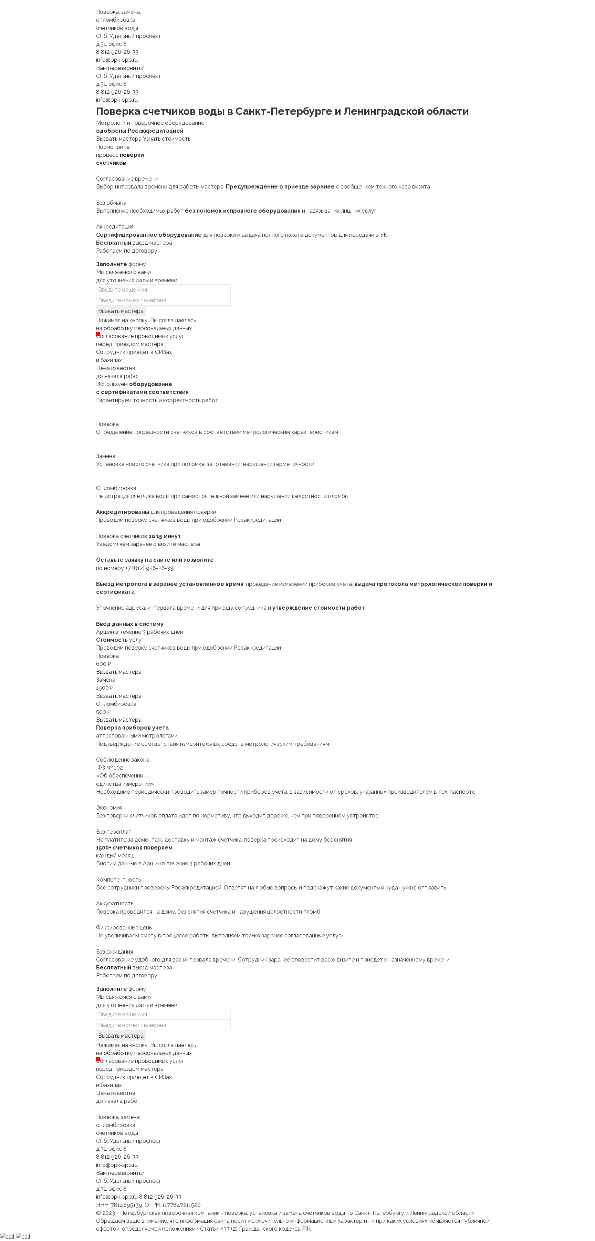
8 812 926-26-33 (117, 52)
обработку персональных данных (148, 328)
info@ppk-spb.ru (117, 60)
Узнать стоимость (166, 138)
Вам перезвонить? (120, 68)
